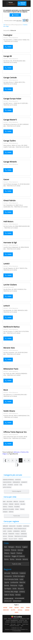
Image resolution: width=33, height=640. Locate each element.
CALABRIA (19, 526)
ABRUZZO (5, 526)
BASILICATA (12, 526)
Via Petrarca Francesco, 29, (11, 124)
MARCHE (23, 531)
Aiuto (22, 625)
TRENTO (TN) (23, 268)
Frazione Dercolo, (8, 415)
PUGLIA (17, 533)
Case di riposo (7, 482)
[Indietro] (4, 460)
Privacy (19, 624)
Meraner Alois (9, 348)
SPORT (10, 607)
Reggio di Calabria (8, 509)
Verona (11, 512)
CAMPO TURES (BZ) (9, 147)
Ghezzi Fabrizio (9, 200)
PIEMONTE (11, 533)
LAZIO (4, 531)
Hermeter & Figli (10, 242)
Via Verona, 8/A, (8, 61)
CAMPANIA (26, 526)
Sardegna (7, 588)
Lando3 (6, 263)
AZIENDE (27, 610)
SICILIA (5, 536)
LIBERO (5, 618)
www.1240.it (19, 20)
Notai (4, 485)
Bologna (9, 501)
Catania (5, 504)
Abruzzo (7, 573)
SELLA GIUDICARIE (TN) (13, 206)
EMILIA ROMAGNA (8, 528)
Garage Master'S (10, 119)
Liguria (6, 582)
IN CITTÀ (13, 610)
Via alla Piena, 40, (8, 289)
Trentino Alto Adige (11, 592)
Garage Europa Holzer (12, 98)
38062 (16, 82)
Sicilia (14, 588)
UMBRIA (5, 539)
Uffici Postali (7, 487)
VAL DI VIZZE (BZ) (23, 103)
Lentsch (6, 305)
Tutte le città (16, 516)
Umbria (22, 592)
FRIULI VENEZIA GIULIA (20, 528)
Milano (23, 504)
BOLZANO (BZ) (21, 61)
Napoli (5, 506)
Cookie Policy (25, 624)
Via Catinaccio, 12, (8, 394)
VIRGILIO (10, 618)
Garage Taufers (9, 140)
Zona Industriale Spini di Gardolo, (13, 436)
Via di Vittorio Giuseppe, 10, (11, 184)
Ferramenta (16, 482)
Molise (6, 585)
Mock (5, 390)
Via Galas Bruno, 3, (9, 82)
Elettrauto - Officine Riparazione (10, 37)
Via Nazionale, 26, (8, 310)
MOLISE (5, 533)
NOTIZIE (5, 607)
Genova (17, 504)
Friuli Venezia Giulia (11, 579)
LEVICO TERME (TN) (23, 40)
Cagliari (21, 501)
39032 (25, 145)
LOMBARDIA (16, 531)
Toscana (21, 588)
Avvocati (18, 479)
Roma (17, 509)
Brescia (16, 501)
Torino (22, 509)
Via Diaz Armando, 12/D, (10, 352)
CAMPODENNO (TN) (23, 415)
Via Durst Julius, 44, (9, 226)
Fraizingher (7, 35)
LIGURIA (9, 531)
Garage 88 (7, 56)
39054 (22, 247)
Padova (10, 506)
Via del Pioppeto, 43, (9, 268)
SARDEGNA (24, 533)
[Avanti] (16, 465)
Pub (21, 485)
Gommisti (24, 482)
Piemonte (13, 585)
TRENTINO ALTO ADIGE (11, 41)
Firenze (11, 504)
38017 (14, 373)
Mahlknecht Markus (11, 327)
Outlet (16, 485)
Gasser (6, 179)
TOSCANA (10, 536)
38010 (15, 289)
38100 (25, 436)
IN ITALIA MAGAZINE (19, 598)
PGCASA (8, 620)
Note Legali (13, 624)
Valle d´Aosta (9, 595)
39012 (21, 124)
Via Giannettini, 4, (8, 40)
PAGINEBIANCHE (14, 620)
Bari (4, 501)
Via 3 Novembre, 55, (9, 205)
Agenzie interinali (8, 479)
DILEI (26, 620)
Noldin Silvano (9, 411)
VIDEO (22, 607)
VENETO (20, 539)
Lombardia (14, 582)
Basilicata (15, 573)
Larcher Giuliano (10, 284)
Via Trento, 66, (7, 373)
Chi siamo (7, 624)
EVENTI (16, 612)
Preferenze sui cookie (14, 625)
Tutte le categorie (16, 491)
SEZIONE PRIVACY (17, 601)
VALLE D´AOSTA (13, 539)
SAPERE (28, 607)
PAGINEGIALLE (15, 618)
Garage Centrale (10, 77)
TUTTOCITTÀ (21, 620)
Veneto (17, 595)
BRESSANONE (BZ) (24, 226)
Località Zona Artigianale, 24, (12, 247)
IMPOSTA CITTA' (7, 601)
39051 (16, 310)
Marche (22, 582)
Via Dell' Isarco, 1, (8, 103)
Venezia (5, 512)
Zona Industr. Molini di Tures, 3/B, (13, 145)
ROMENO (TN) (22, 289)
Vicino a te (13, 30)
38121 (17, 268)
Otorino (10, 485)
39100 (14, 61)
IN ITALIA (20, 610)
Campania (8, 576)
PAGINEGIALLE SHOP (24, 618)
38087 (17, 205)
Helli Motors (8, 221)
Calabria (22, 573)
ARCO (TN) (22, 82)
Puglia (21, 585)
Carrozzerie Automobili (8, 287)
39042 (17, 226)
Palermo (17, 506)
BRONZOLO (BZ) (23, 310)
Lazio (21, 579)
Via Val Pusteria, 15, (9, 331)
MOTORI (17, 607)
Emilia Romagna (18, 576)
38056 (16, 40)
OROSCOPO (6, 610)
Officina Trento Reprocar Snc (15, 432)
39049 (15, 103)
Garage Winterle (10, 162)
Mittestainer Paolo (10, 369)
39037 (17, 331)
